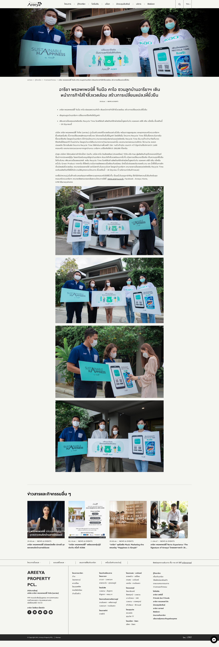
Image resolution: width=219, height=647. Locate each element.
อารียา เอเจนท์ (158, 608)
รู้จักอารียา (38, 80)
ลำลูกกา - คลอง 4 (105, 594)
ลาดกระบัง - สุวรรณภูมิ (107, 583)
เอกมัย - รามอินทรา (133, 583)
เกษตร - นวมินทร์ (132, 580)
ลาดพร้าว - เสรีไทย (133, 576)
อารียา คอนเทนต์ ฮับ (160, 601)
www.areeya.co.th (115, 178)
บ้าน (73, 576)
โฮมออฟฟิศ (76, 586)
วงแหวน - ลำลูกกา (106, 591)
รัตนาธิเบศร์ (130, 591)
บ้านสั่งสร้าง (76, 593)
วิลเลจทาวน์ (76, 580)
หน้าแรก (30, 80)
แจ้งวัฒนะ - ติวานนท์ (133, 605)
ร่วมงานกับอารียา (159, 615)
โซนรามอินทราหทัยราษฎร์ (108, 599)
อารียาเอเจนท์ (187, 562)
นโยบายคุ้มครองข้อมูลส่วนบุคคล (165, 618)
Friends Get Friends (161, 598)
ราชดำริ (102, 614)
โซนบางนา (103, 576)
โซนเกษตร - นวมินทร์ (134, 573)
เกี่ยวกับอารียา (158, 576)
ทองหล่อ (129, 613)
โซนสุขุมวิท (130, 609)
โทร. (187, 637)
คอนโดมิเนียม (77, 590)
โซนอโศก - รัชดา (132, 621)
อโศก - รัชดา (130, 624)
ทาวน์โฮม (75, 583)
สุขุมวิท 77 (130, 616)
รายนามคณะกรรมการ (161, 583)
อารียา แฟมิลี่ (158, 594)
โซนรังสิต (102, 587)
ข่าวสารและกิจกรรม (50, 80)
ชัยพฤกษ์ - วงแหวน (133, 594)
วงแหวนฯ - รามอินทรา (107, 606)
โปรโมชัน (156, 591)
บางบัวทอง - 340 (132, 598)
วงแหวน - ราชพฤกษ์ (133, 601)
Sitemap (58, 637)
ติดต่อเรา (156, 612)
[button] (188, 4)
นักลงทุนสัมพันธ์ (159, 605)
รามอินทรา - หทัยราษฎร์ (108, 602)
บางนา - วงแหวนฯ (105, 579)
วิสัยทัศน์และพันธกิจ (160, 580)
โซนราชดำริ (103, 610)
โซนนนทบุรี (130, 588)
